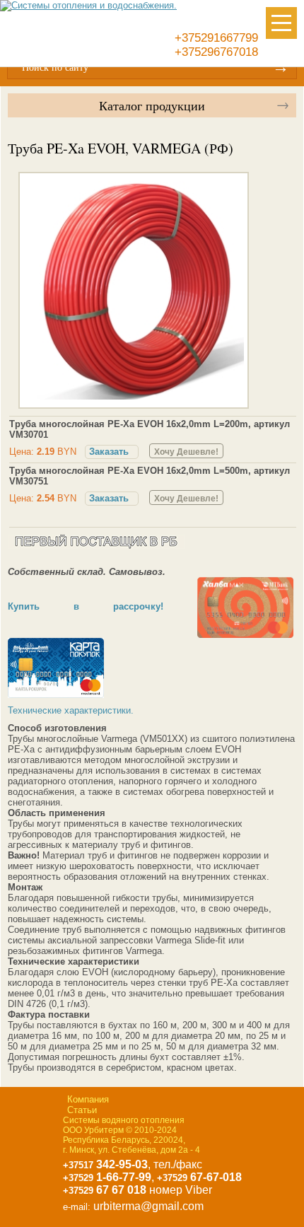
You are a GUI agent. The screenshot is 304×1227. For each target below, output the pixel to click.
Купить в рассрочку (84, 606)
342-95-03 (105, 1164)
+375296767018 (216, 52)
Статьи (82, 1110)
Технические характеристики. (71, 710)
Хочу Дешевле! (186, 452)
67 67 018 (104, 1190)
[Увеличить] (135, 398)
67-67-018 (199, 1177)
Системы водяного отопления (124, 1120)
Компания (88, 1099)
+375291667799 (216, 38)
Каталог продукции (152, 105)
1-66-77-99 (107, 1177)
